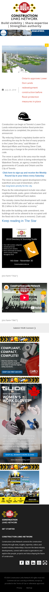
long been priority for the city (19, 224)
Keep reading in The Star (19, 259)
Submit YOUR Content (24, 366)
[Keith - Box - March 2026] (24, 541)
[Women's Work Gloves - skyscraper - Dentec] (21, 500)
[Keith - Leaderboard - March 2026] (24, 71)
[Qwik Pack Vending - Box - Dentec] (19, 413)
